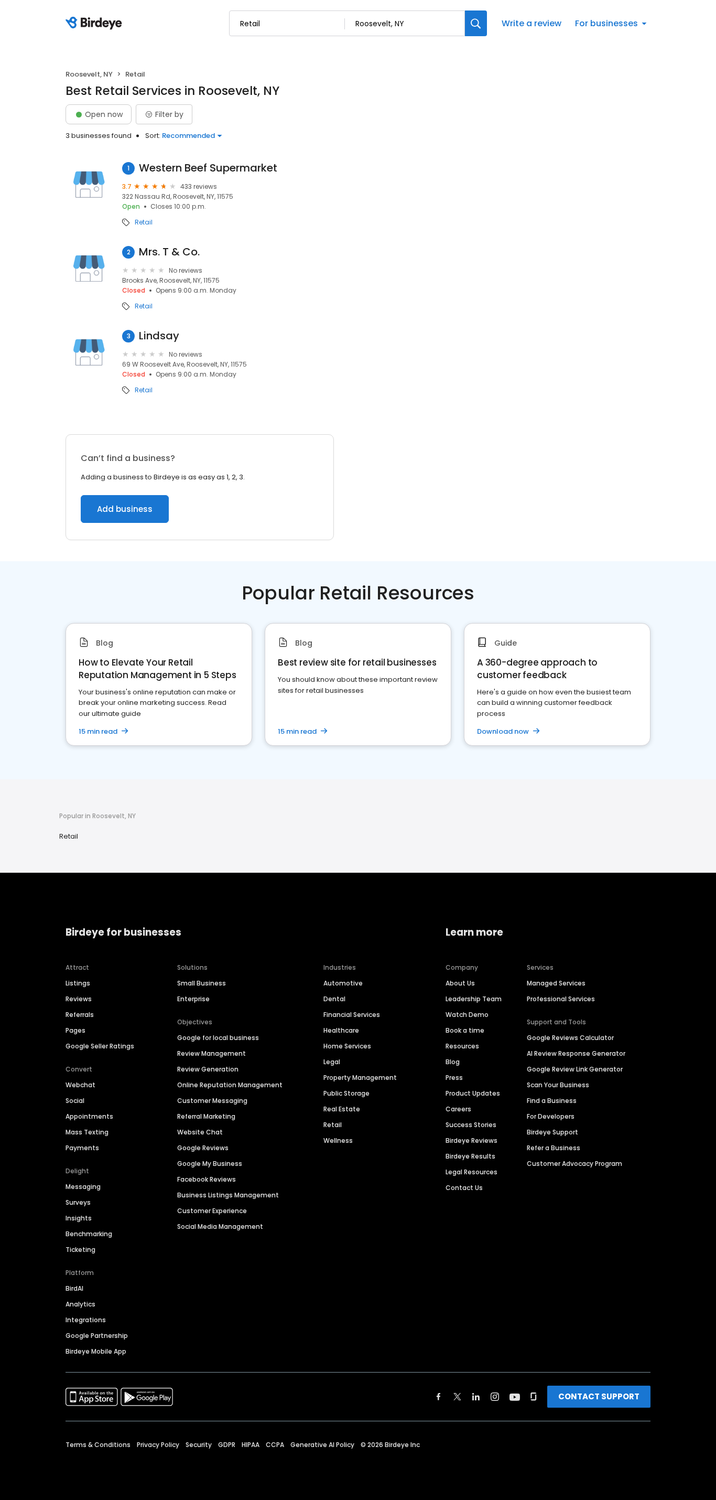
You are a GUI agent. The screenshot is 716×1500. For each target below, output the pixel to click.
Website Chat (200, 1132)
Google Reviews (203, 1147)
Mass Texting (87, 1132)
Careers (458, 1109)
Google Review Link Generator (575, 1069)
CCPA (275, 1444)
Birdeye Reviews (471, 1140)
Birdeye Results (470, 1156)
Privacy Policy (158, 1444)
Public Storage (346, 1093)
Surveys (78, 1202)
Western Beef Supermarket (208, 168)
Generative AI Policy (322, 1444)
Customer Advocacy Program (574, 1163)
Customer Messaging (212, 1100)
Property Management (360, 1077)
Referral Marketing (206, 1116)
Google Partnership (97, 1335)
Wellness (338, 1140)
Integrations (86, 1319)
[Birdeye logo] (96, 23)
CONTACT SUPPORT (598, 1396)
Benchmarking (89, 1233)
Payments (82, 1147)
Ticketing (80, 1249)
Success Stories (471, 1124)
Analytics (80, 1304)
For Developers (550, 1116)
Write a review (531, 23)
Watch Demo (467, 1014)
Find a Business (552, 1100)
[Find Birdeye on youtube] (514, 1397)
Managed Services (556, 983)
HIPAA (250, 1444)
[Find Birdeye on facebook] (439, 1397)
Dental (334, 998)
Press (454, 1077)
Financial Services (351, 1014)
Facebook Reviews (206, 1179)
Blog (453, 1061)
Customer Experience (212, 1210)
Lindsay (159, 335)
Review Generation (207, 1069)
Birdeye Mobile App (96, 1351)
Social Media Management (220, 1226)
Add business (125, 509)
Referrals (80, 1014)
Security (199, 1444)
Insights (79, 1218)
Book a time (465, 1030)
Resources (462, 1046)
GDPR (226, 1444)
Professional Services (561, 998)
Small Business (201, 983)
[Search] (476, 23)
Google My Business (209, 1163)
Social (75, 1100)
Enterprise (193, 998)
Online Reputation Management (230, 1084)
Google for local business (218, 1037)
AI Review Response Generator (576, 1053)
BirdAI (74, 1288)
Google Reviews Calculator (570, 1037)
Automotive (343, 983)
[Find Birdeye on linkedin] (476, 1397)
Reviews (79, 998)
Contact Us (464, 1187)
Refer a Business (553, 1147)
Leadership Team (474, 998)
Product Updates (473, 1093)
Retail (144, 222)
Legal (331, 1061)
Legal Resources (471, 1171)
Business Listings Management (228, 1195)
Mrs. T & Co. (169, 252)
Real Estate (341, 1109)
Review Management (211, 1053)
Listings (78, 983)
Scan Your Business (558, 1084)
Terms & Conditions (98, 1444)
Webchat (80, 1084)
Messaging (83, 1186)
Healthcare (341, 1030)
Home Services (347, 1046)
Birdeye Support (552, 1132)
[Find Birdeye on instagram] (495, 1397)
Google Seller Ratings (100, 1046)
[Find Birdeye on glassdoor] (533, 1397)
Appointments (89, 1116)
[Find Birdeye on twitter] (457, 1397)
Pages (75, 1030)
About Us (460, 983)
